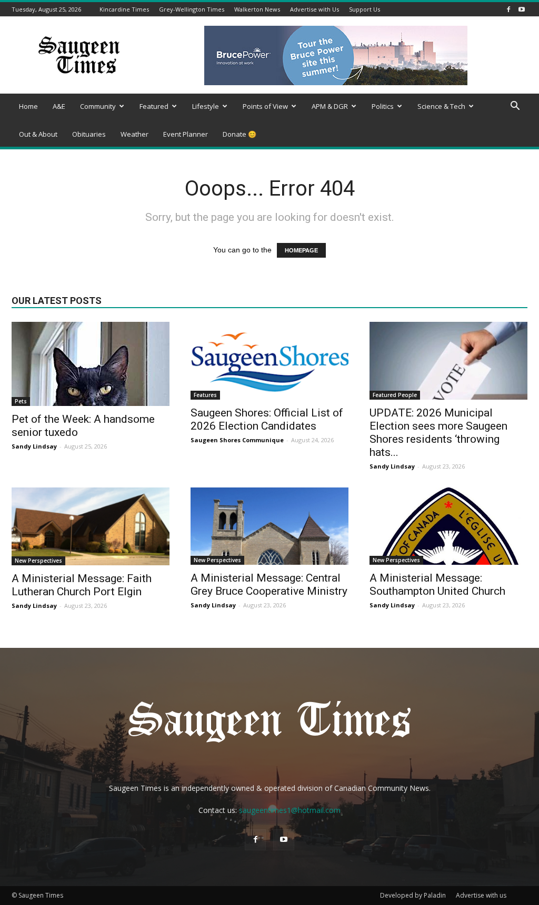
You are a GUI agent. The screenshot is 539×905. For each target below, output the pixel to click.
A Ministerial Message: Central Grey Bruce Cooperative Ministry (269, 584)
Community (98, 106)
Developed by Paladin (413, 895)
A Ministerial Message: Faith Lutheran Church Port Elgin (82, 585)
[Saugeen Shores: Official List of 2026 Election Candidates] (269, 361)
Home (28, 106)
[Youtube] (521, 9)
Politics (383, 106)
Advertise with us (481, 895)
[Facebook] (508, 9)
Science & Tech (441, 106)
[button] (514, 107)
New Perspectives (38, 560)
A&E (59, 106)
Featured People (395, 395)
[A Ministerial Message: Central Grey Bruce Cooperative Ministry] (269, 526)
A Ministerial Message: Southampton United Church (437, 584)
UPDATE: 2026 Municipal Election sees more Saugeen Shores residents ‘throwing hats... (438, 432)
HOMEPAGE (301, 250)
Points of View (265, 106)
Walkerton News (257, 9)
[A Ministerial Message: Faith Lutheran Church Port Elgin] (90, 526)
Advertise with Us (314, 9)
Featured (153, 106)
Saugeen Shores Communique (237, 440)
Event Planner (185, 134)
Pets (21, 401)
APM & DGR (330, 106)
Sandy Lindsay (34, 446)
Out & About (38, 134)
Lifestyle (205, 106)
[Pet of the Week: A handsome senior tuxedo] (90, 364)
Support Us (364, 9)
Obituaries (89, 134)
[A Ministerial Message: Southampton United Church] (448, 526)
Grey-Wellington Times (191, 9)
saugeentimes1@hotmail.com (290, 810)
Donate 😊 (239, 134)
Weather (134, 134)
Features (205, 395)
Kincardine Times (124, 9)
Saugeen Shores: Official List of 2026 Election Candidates (267, 419)
